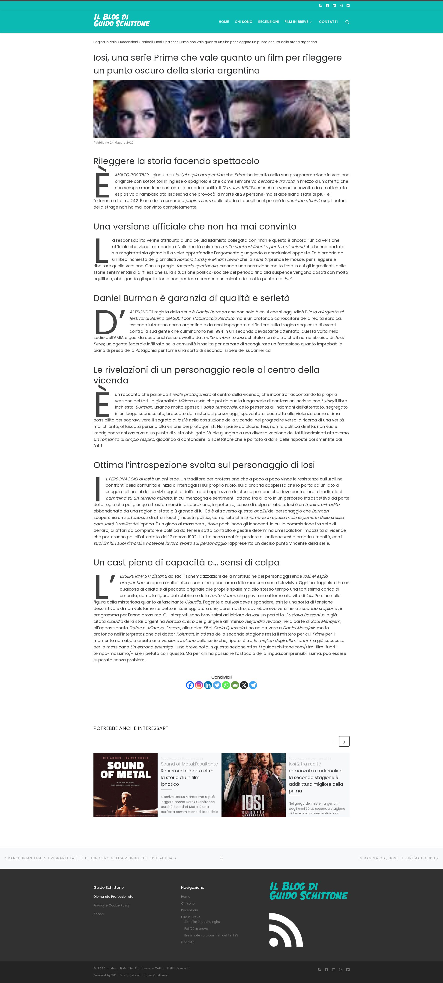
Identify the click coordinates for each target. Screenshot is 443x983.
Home (185, 897)
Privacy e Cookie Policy (111, 905)
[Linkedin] (208, 685)
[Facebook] (190, 685)
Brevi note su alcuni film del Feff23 (211, 935)
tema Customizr (156, 975)
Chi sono (188, 903)
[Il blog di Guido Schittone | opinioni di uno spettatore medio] (122, 21)
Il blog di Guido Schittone (129, 968)
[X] (244, 685)
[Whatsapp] (226, 685)
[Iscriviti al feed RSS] (320, 5)
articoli (147, 42)
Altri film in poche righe (202, 922)
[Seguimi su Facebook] (327, 5)
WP (113, 975)
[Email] (235, 685)
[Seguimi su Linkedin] (334, 5)
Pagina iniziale (105, 42)
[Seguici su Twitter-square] (348, 5)
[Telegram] (253, 685)
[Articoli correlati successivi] (344, 741)
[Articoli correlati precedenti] (333, 741)
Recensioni (129, 42)
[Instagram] (199, 685)
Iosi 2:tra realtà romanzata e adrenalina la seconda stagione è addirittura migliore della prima (316, 777)
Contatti (188, 942)
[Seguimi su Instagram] (341, 5)
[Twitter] (217, 685)
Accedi (98, 914)
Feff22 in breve (196, 929)
